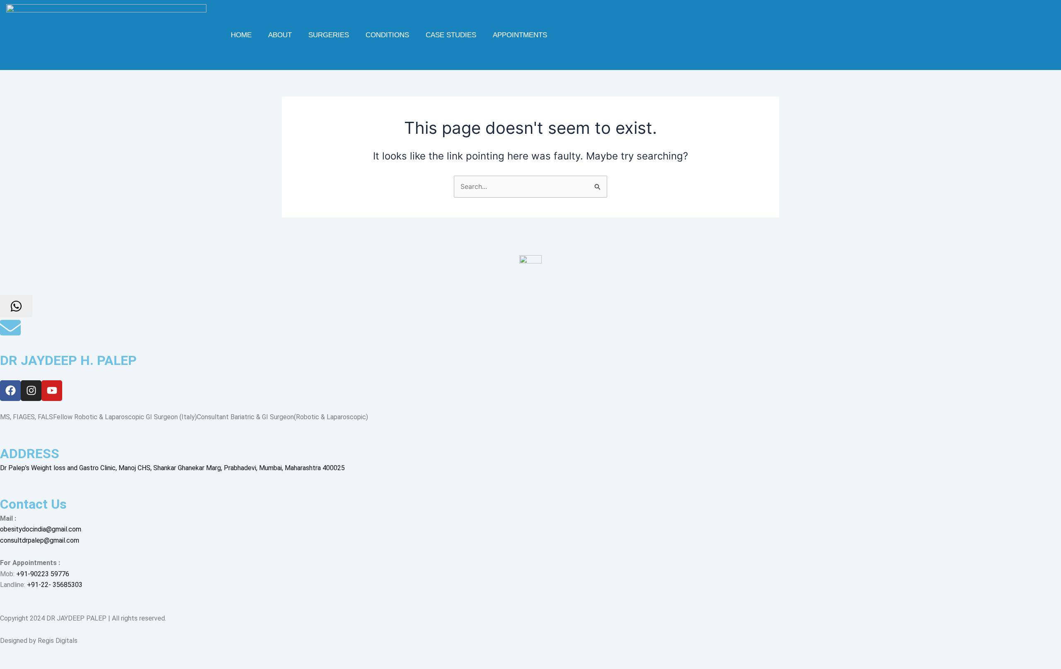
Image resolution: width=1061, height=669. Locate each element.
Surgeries (328, 35)
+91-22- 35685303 (54, 585)
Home (241, 35)
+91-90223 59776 (42, 574)
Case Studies (451, 35)
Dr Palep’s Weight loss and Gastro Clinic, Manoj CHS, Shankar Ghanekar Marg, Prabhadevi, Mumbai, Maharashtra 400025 (172, 468)
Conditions (387, 35)
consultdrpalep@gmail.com (39, 540)
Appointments (520, 35)
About (280, 35)
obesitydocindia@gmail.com (40, 529)
